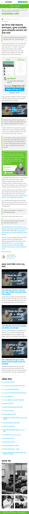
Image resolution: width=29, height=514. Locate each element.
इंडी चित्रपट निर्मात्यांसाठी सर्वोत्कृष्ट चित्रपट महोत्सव (13, 407)
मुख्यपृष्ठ (3, 10)
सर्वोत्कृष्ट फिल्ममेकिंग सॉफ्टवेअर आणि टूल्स (11, 445)
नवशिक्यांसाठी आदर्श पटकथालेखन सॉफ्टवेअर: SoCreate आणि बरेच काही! (15, 418)
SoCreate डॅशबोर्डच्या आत (8, 396)
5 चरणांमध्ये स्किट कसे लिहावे (8, 382)
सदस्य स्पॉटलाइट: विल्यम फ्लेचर (9, 442)
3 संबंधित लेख (5, 21)
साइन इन (25, 1)
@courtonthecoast (10, 258)
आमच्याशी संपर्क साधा (23, 512)
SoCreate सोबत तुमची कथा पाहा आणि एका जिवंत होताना (13, 400)
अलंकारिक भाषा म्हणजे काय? (8, 403)
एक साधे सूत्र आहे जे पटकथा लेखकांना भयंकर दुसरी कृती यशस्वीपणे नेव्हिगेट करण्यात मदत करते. (14, 232)
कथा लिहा (17, 6)
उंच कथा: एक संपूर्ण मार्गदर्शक (8, 410)
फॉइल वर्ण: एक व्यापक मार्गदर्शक (9, 426)
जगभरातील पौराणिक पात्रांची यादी (9, 414)
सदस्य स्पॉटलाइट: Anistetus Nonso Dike (11, 434)
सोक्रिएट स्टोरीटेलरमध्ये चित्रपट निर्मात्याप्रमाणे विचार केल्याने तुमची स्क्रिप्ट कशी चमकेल (14, 453)
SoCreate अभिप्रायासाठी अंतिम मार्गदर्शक (11, 389)
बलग (6, 10)
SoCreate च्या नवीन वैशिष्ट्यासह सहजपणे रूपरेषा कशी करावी (14, 392)
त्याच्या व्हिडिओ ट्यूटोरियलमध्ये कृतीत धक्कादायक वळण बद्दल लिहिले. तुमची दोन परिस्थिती (14, 195)
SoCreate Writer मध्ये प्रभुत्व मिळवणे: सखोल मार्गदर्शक (14, 385)
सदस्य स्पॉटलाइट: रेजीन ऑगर (8, 438)
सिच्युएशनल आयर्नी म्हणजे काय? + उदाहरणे (11, 449)
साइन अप (20, 1)
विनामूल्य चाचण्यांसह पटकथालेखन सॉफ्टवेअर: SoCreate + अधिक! (14, 430)
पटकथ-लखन (9, 10)
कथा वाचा (12, 6)
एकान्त (18, 512)
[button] (14, 478)
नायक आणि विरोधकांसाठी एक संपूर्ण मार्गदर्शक (11, 422)
